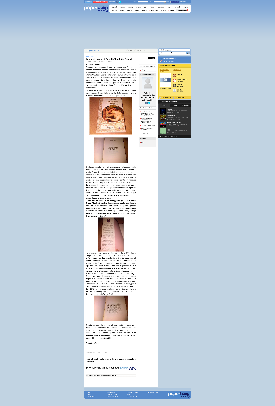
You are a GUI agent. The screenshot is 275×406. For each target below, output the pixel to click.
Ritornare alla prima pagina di (103, 367)
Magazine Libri (92, 50)
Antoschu (104, 61)
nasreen (179, 84)
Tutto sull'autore (166, 97)
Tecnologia (161, 7)
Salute (137, 10)
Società (114, 7)
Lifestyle (163, 10)
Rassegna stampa (132, 392)
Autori (139, 51)
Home (88, 1)
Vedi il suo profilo (147, 97)
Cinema (130, 7)
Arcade (164, 105)
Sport (169, 7)
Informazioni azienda (113, 396)
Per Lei (114, 10)
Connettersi (175, 1)
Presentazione (111, 392)
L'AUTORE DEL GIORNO (164, 70)
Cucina (129, 10)
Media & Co (154, 10)
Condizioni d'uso (112, 394)
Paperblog (96, 8)
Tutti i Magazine (182, 10)
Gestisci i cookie (132, 396)
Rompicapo (185, 105)
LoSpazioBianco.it (182, 79)
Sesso (122, 10)
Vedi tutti (145, 133)
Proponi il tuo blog (168, 61)
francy (179, 89)
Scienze (144, 10)
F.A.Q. (129, 394)
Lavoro (172, 10)
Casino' (175, 105)
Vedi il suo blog (148, 100)
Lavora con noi (91, 396)
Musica (138, 7)
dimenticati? (183, 1)
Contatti (89, 394)
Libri (142, 142)
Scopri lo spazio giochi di (169, 136)
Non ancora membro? (169, 58)
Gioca (178, 112)
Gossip (185, 7)
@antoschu (111, 61)
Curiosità (177, 7)
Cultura (122, 7)
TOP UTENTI (177, 70)
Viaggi (152, 7)
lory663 (179, 74)
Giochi (130, 51)
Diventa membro (180, 97)
